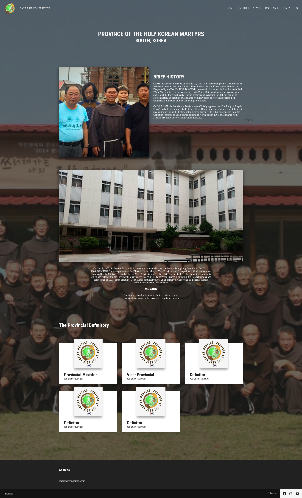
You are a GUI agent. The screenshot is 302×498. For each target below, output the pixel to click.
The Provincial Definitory (84, 325)
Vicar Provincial (140, 374)
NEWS (256, 8)
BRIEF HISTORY (169, 77)
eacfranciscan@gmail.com (72, 481)
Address (64, 470)
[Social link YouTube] (297, 493)
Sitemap (9, 493)
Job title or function (73, 378)
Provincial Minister (80, 374)
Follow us (272, 493)
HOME (230, 8)
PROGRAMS (271, 8)
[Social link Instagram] (290, 493)
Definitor (197, 374)
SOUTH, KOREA (151, 36)
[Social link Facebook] (284, 493)
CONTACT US (290, 8)
